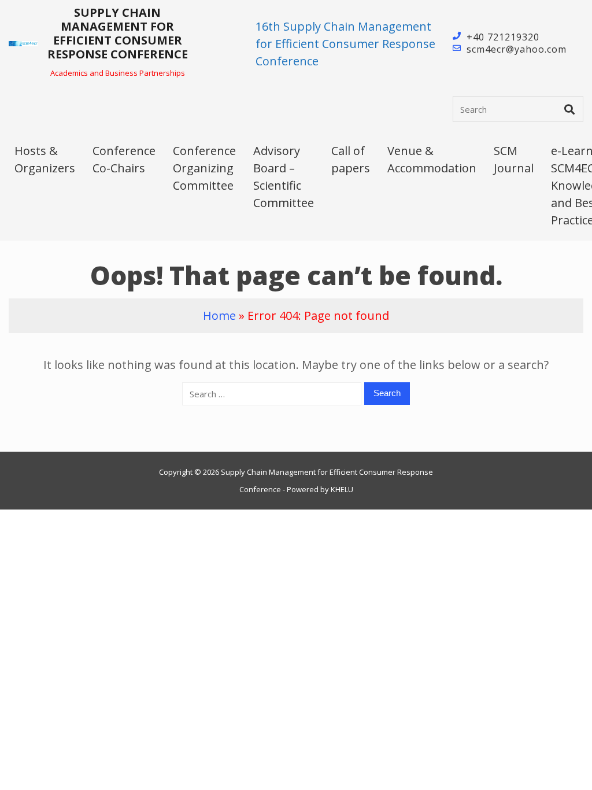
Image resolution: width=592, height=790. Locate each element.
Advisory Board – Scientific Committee (283, 177)
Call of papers (350, 159)
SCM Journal (514, 159)
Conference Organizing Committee (204, 168)
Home (219, 315)
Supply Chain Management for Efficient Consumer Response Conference (117, 33)
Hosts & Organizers (44, 159)
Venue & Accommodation (431, 159)
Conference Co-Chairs (124, 159)
